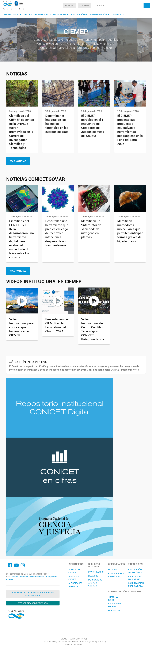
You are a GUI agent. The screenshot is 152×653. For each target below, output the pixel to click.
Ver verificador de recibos (33, 603)
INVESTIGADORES (96, 572)
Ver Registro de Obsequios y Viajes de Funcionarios (33, 594)
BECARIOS (93, 575)
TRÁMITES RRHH (113, 598)
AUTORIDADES (75, 583)
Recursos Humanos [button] (35, 14)
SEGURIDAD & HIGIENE (114, 605)
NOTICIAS (113, 569)
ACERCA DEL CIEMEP (74, 571)
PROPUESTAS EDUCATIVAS (134, 578)
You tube (84, 5)
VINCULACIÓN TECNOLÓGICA (135, 571)
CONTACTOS (118, 14)
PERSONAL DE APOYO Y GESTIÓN (95, 582)
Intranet (69, 5)
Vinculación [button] (78, 14)
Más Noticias (18, 161)
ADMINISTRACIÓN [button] (98, 14)
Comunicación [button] (58, 14)
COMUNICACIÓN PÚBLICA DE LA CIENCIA (136, 586)
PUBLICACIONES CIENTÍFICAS (116, 575)
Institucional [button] (11, 14)
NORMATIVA (114, 610)
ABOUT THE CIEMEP (74, 578)
